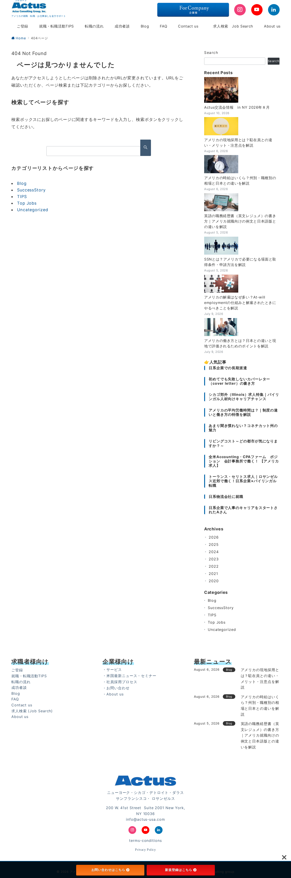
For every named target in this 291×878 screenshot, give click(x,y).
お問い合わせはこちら (108, 870)
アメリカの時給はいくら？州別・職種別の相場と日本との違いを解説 (240, 181)
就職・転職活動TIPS (29, 676)
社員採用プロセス (121, 682)
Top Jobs (27, 203)
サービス (114, 669)
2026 (214, 537)
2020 (214, 581)
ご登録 (17, 670)
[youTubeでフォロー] (257, 10)
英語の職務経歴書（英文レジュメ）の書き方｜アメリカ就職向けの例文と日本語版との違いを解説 (240, 221)
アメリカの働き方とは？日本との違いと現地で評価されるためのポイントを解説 (240, 343)
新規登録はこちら (178, 870)
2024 (214, 551)
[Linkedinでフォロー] (274, 10)
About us (19, 716)
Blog (22, 183)
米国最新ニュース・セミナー (131, 675)
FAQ (15, 699)
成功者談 (19, 687)
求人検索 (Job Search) (32, 711)
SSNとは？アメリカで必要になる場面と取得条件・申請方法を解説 (240, 262)
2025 (214, 544)
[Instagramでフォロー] (240, 10)
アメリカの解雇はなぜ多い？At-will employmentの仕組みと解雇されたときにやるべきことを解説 (240, 302)
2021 (213, 573)
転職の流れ (21, 682)
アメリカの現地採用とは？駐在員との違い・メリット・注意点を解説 (238, 143)
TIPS (22, 196)
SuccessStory (31, 190)
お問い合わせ (117, 688)
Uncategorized (32, 209)
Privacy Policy (145, 849)
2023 (214, 559)
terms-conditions (145, 840)
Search (211, 52)
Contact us (21, 705)
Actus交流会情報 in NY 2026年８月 (237, 107)
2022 (214, 566)
